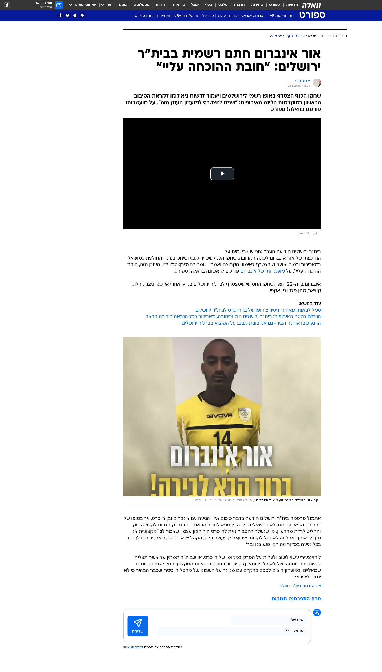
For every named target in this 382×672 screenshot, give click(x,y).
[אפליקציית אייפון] (75, 15)
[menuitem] (289, 5)
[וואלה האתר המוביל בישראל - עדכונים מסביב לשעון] (311, 5)
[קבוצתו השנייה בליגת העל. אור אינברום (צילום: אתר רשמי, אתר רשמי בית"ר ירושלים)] (222, 421)
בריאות (179, 5)
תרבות (239, 5)
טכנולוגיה (141, 5)
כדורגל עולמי (227, 16)
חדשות (292, 5)
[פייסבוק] (60, 15)
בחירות (257, 5)
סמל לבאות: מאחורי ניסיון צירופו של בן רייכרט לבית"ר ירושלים (258, 310)
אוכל (195, 5)
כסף (208, 5)
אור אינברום (311, 586)
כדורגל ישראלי (252, 16)
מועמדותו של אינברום (262, 271)
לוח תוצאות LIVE (280, 16)
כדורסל (208, 16)
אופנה (122, 5)
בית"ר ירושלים (290, 586)
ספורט (274, 5)
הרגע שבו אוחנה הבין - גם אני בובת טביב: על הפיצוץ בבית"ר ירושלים (251, 323)
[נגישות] (7, 5)
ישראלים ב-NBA (186, 16)
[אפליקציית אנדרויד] (82, 15)
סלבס (223, 5)
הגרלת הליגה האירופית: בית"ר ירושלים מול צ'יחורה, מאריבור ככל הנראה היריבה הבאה (233, 316)
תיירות (161, 5)
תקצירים (163, 16)
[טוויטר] (67, 15)
